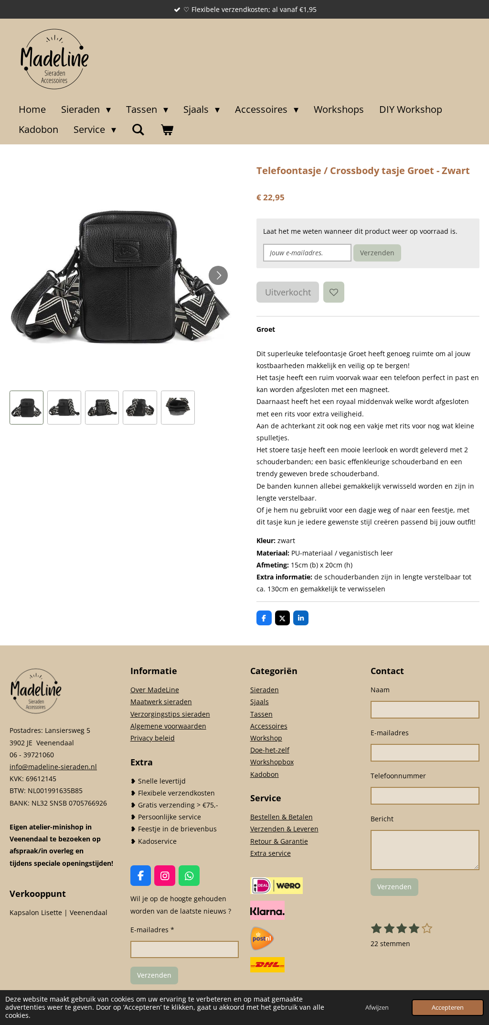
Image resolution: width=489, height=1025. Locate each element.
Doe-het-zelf (269, 749)
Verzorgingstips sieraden (170, 714)
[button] (26, 408)
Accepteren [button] (448, 1007)
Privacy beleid (152, 737)
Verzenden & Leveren (284, 828)
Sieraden (264, 689)
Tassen (261, 714)
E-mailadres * (152, 929)
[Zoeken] (138, 130)
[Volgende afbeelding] (218, 275)
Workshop (266, 737)
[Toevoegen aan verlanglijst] (333, 292)
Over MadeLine (154, 689)
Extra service (270, 853)
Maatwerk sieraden (161, 701)
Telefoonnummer (398, 775)
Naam (380, 689)
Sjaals (259, 701)
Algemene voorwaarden (168, 726)
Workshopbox (272, 761)
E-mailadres (390, 732)
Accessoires (268, 726)
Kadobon (264, 774)
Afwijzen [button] (377, 1007)
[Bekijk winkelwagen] (167, 130)
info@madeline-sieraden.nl (53, 766)
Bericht (382, 818)
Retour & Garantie (279, 841)
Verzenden (377, 252)
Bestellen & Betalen (281, 816)
